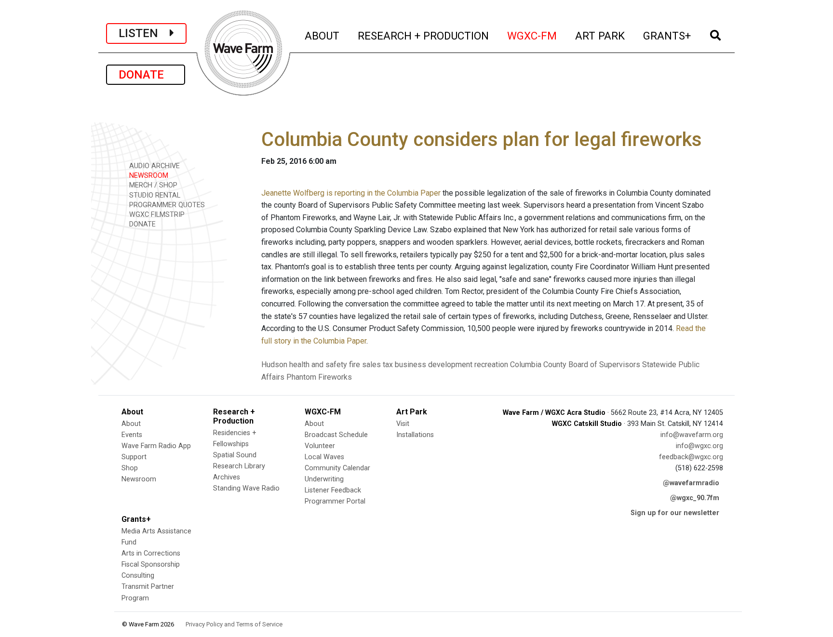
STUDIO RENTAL (153, 195)
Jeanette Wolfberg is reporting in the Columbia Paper (351, 193)
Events (131, 435)
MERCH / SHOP (152, 185)
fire (354, 364)
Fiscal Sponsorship (150, 564)
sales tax (377, 364)
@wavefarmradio (691, 483)
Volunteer (320, 446)
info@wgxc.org (699, 446)
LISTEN (144, 33)
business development (433, 364)
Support (134, 457)
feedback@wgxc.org (691, 457)
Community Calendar (337, 468)
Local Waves (324, 457)
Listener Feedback (333, 490)
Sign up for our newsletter (675, 513)
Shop (129, 468)
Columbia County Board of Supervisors (575, 364)
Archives (226, 477)
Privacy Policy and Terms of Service (234, 624)
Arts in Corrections (150, 553)
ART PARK (600, 35)
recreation (491, 364)
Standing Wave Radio (246, 488)
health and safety (318, 364)
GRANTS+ (667, 35)
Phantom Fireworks (319, 377)
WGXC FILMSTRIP (156, 215)
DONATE (146, 74)
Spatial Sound (234, 455)
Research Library (239, 466)
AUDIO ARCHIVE (153, 166)
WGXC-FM (532, 35)
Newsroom (138, 479)
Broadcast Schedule (336, 435)
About (131, 424)
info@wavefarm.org (691, 435)
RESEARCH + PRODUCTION (424, 35)
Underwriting (324, 479)
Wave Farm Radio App (156, 446)
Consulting (137, 575)
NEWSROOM (147, 176)
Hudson (274, 364)
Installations (415, 435)
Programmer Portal (335, 501)
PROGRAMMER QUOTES (166, 205)
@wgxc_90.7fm (694, 498)
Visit (402, 424)
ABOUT (322, 35)
